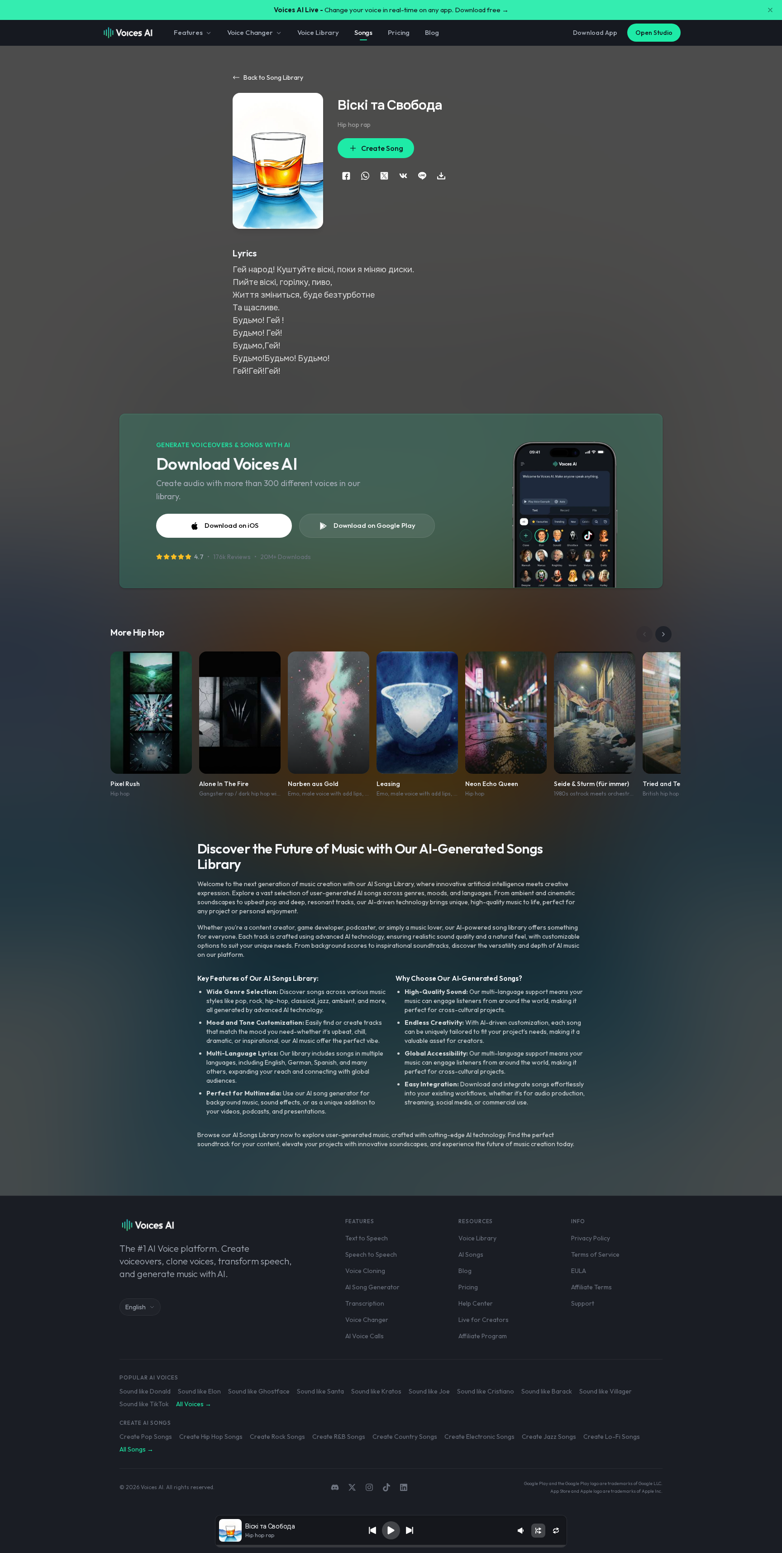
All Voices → (193, 1404)
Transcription (364, 1303)
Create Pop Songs (145, 1436)
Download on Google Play (374, 525)
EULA (578, 1271)
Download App (595, 33)
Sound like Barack (546, 1391)
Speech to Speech (371, 1254)
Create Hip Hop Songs (211, 1436)
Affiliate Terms (591, 1287)
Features (188, 32)
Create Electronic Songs (479, 1436)
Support (582, 1303)
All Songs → (136, 1449)
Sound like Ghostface (259, 1391)
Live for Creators (483, 1320)
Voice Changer (250, 32)
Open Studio (653, 33)
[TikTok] (386, 1487)
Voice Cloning (365, 1271)
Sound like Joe (429, 1391)
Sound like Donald (145, 1391)
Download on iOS (231, 525)
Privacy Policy (590, 1238)
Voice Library (318, 32)
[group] (391, 1546)
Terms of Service (595, 1254)
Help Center (475, 1303)
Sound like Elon (199, 1391)
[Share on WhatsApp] (365, 175)
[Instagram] (369, 1487)
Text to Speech (366, 1238)
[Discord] (335, 1487)
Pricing (399, 32)
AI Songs (470, 1254)
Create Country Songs (404, 1436)
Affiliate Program (482, 1336)
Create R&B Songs (338, 1436)
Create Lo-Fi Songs (611, 1436)
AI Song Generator (372, 1287)
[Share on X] (384, 175)
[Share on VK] (403, 175)
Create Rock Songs (277, 1436)
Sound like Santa (320, 1391)
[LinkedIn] (403, 1487)
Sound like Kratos (376, 1391)
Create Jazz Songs (549, 1436)
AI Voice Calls (364, 1336)
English (135, 1307)
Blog (432, 32)
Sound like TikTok (144, 1404)
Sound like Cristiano (485, 1391)
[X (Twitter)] (352, 1487)
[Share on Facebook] (346, 175)
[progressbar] (391, 1546)
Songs (363, 32)
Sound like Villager (605, 1391)
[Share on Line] (422, 175)
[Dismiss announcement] (770, 10)
